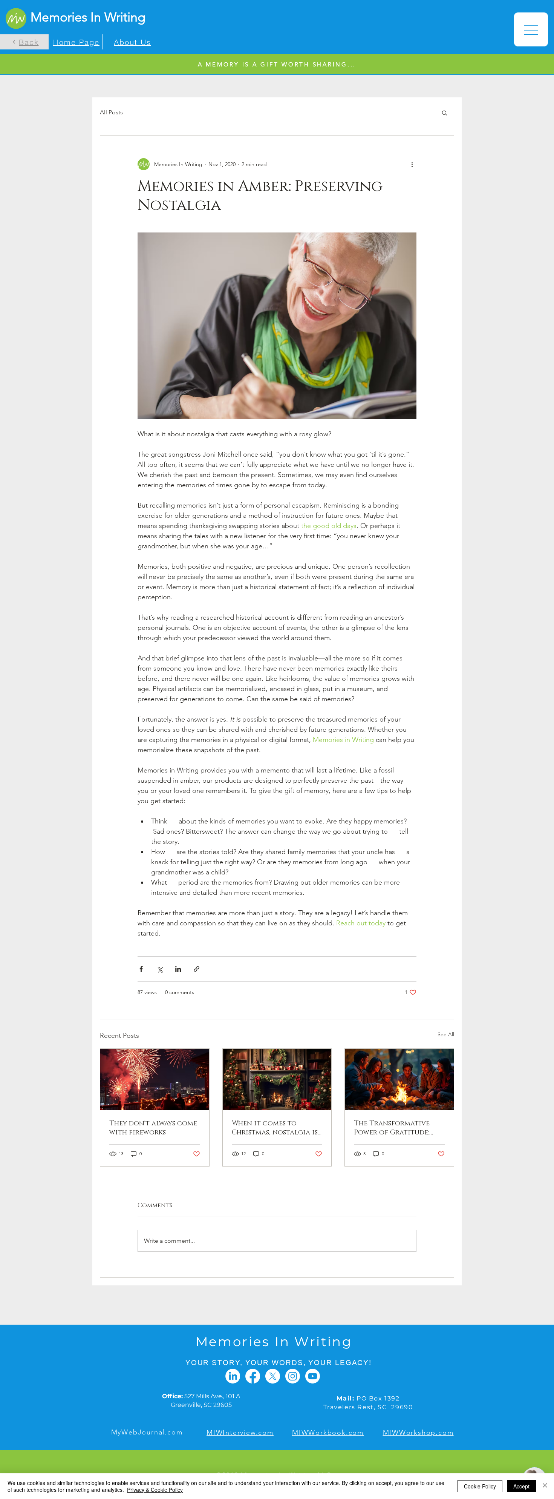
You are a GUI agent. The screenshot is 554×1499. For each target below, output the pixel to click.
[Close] (544, 1486)
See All (446, 1034)
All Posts (111, 112)
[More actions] (411, 164)
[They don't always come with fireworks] (154, 1079)
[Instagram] (292, 1376)
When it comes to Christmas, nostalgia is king (275, 1128)
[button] (531, 29)
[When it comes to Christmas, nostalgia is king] (277, 1079)
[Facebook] (252, 1376)
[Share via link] (196, 969)
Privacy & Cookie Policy (155, 1489)
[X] (272, 1376)
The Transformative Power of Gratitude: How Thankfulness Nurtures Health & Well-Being (392, 1128)
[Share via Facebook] (141, 969)
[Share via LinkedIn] (178, 969)
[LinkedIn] (232, 1376)
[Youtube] (312, 1376)
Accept (521, 1486)
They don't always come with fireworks (153, 1128)
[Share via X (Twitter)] (159, 969)
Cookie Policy (480, 1486)
